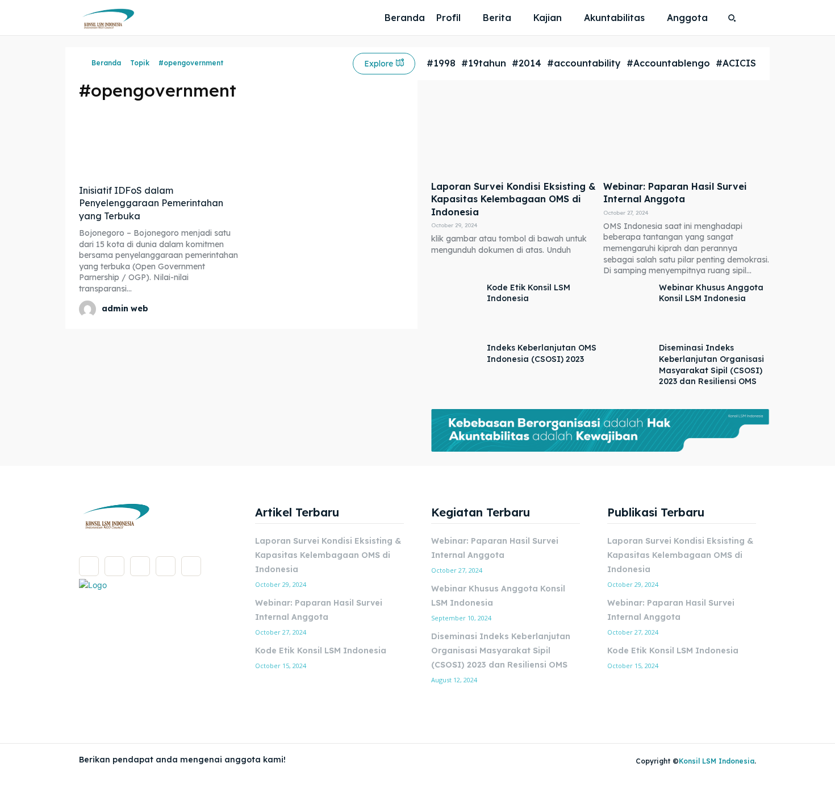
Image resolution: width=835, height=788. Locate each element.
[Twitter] (166, 566)
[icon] (82, 63)
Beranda (106, 63)
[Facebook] (89, 566)
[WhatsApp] (191, 566)
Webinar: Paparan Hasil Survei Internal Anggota (675, 193)
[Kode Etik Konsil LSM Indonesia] (456, 309)
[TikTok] (140, 566)
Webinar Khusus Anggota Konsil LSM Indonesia (711, 293)
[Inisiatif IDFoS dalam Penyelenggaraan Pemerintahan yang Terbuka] (159, 144)
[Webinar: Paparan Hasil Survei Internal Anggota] (686, 133)
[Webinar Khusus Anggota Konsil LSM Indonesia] (628, 309)
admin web (125, 308)
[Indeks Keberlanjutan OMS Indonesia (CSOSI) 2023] (456, 370)
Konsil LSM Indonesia (716, 761)
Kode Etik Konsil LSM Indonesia (528, 293)
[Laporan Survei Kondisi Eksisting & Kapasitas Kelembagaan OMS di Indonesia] (514, 133)
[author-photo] (89, 309)
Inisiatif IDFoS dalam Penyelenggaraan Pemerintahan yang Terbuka (151, 203)
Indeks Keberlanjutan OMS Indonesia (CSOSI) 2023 (541, 353)
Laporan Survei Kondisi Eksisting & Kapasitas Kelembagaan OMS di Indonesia (513, 199)
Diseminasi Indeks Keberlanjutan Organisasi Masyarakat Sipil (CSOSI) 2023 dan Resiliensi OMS (500, 650)
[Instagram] (114, 566)
